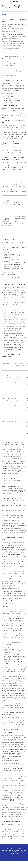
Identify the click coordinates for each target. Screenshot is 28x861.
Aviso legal (5, 850)
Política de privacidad (13, 850)
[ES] (17, 1)
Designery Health (14, 853)
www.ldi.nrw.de (19, 223)
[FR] (14, 1)
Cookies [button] (15, 852)
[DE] (10, 1)
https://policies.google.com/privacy (10, 726)
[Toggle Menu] (25, 6)
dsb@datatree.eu (16, 100)
